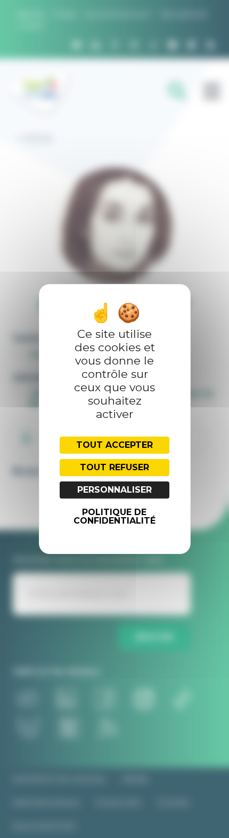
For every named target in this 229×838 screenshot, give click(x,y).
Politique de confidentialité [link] (114, 516)
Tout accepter (114, 445)
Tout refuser (114, 467)
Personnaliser (114, 490)
